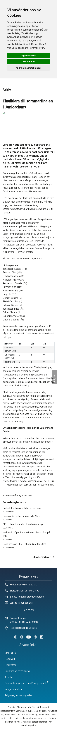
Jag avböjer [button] (28, 61)
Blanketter (10, 665)
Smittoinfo (10, 653)
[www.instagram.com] (21, 637)
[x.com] (35, 637)
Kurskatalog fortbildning (17, 671)
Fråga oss (54, 377)
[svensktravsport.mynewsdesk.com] (41, 637)
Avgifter (9, 677)
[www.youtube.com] (28, 637)
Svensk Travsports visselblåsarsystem (24, 683)
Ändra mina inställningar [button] (28, 68)
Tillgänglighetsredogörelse (18, 695)
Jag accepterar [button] (28, 55)
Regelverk (10, 659)
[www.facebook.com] (15, 637)
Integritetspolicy (13, 689)
